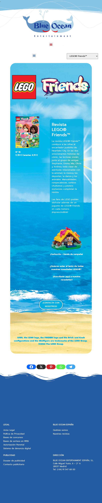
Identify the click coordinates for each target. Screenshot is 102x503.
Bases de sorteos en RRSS (16, 441)
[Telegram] (70, 367)
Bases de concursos (13, 437)
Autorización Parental (13, 444)
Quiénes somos (60, 430)
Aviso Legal (8, 430)
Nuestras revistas (61, 433)
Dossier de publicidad (14, 460)
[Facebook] (31, 367)
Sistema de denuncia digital (17, 448)
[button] (51, 44)
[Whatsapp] (60, 367)
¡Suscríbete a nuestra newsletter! (66, 278)
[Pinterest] (51, 367)
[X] (41, 367)
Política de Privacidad (13, 433)
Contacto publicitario (13, 464)
